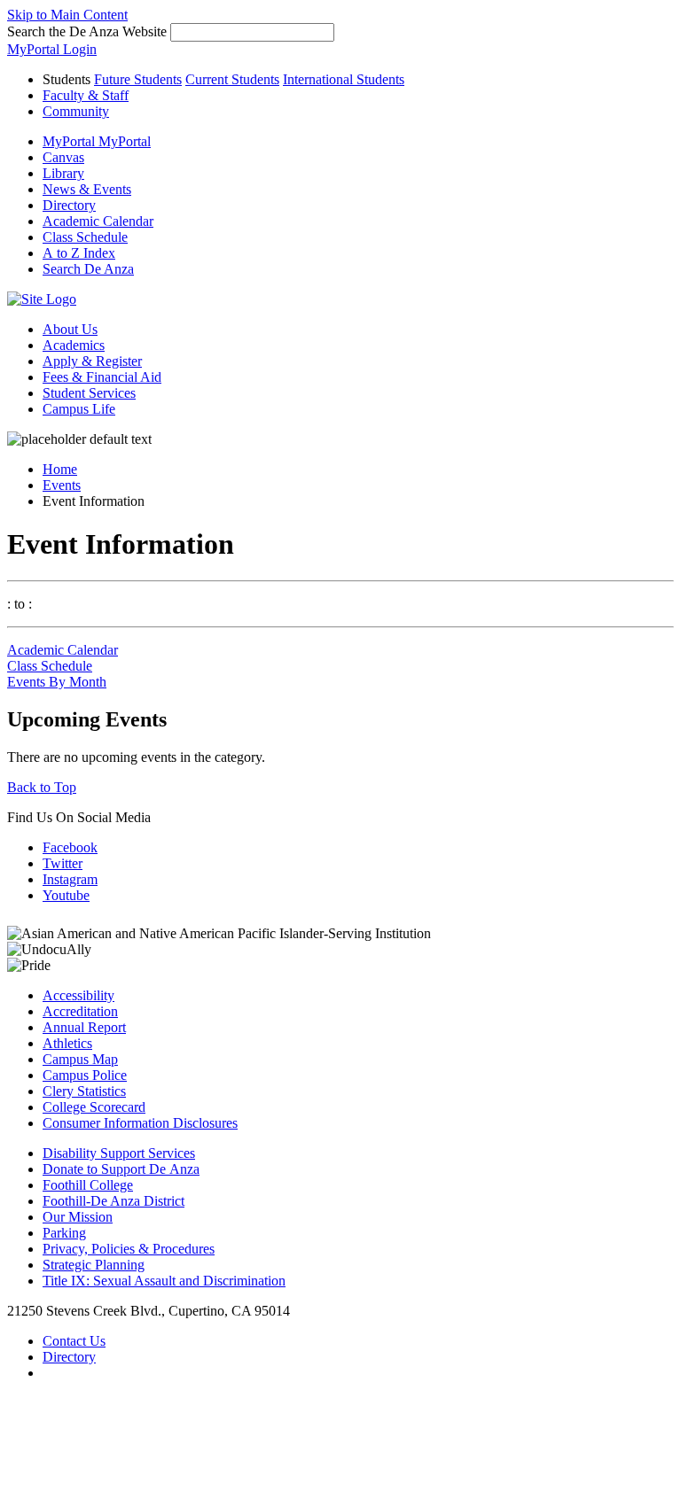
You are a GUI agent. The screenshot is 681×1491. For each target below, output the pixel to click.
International (343, 79)
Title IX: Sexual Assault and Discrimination (164, 1280)
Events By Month (56, 681)
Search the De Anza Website (87, 31)
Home (60, 469)
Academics (74, 345)
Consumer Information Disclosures (140, 1122)
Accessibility (78, 995)
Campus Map (80, 1059)
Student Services (89, 392)
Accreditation (80, 1011)
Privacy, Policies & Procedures (129, 1248)
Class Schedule (49, 665)
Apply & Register (92, 361)
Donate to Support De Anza (121, 1168)
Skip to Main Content (67, 14)
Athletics (67, 1043)
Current (232, 79)
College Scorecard (94, 1106)
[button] (88, 268)
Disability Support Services (119, 1153)
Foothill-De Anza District (113, 1200)
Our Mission (78, 1216)
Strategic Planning (94, 1264)
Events (62, 485)
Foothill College (88, 1184)
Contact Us (74, 1340)
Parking (64, 1232)
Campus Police (85, 1075)
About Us (70, 329)
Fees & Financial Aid (102, 376)
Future (138, 79)
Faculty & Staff (86, 95)
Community (76, 111)
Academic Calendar (62, 649)
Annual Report (84, 1027)
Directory (69, 1356)
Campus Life (79, 408)
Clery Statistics (84, 1091)
